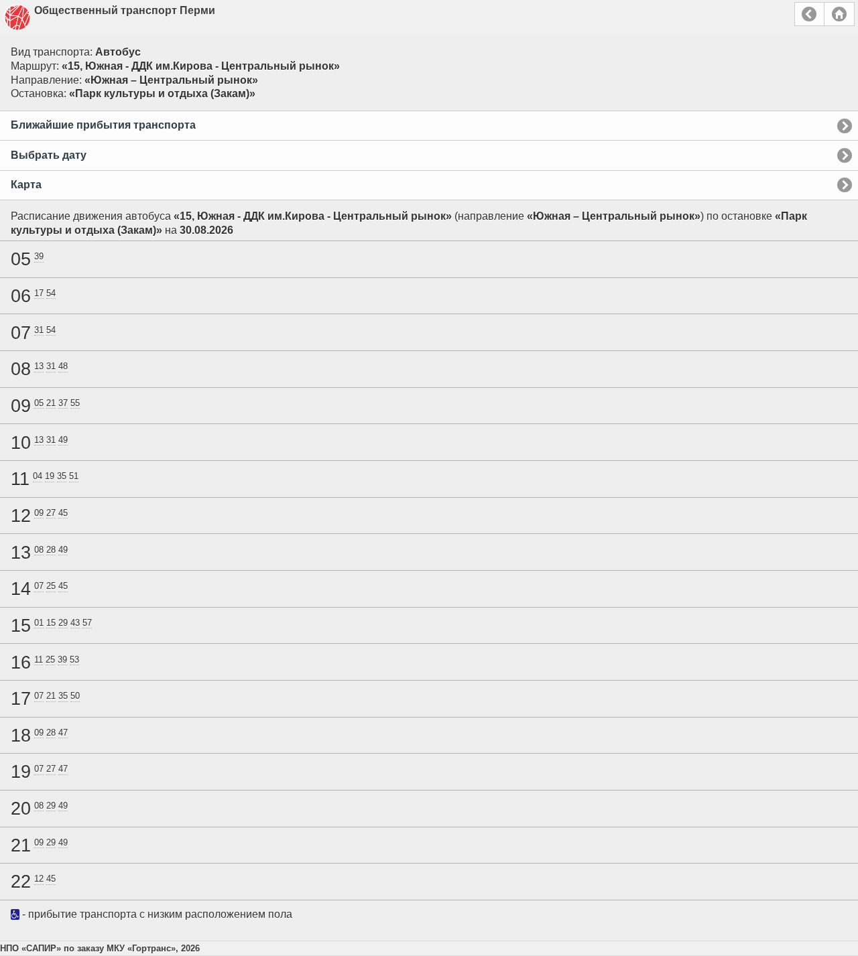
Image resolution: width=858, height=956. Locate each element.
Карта (26, 184)
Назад (809, 14)
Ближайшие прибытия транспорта (103, 125)
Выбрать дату (48, 155)
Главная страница (839, 14)
